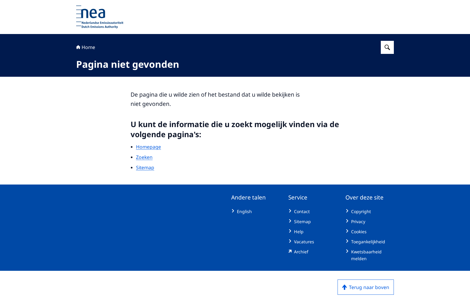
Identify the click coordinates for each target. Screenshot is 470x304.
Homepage (148, 146)
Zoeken (144, 157)
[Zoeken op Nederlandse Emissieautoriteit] (387, 47)
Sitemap (145, 167)
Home (88, 47)
